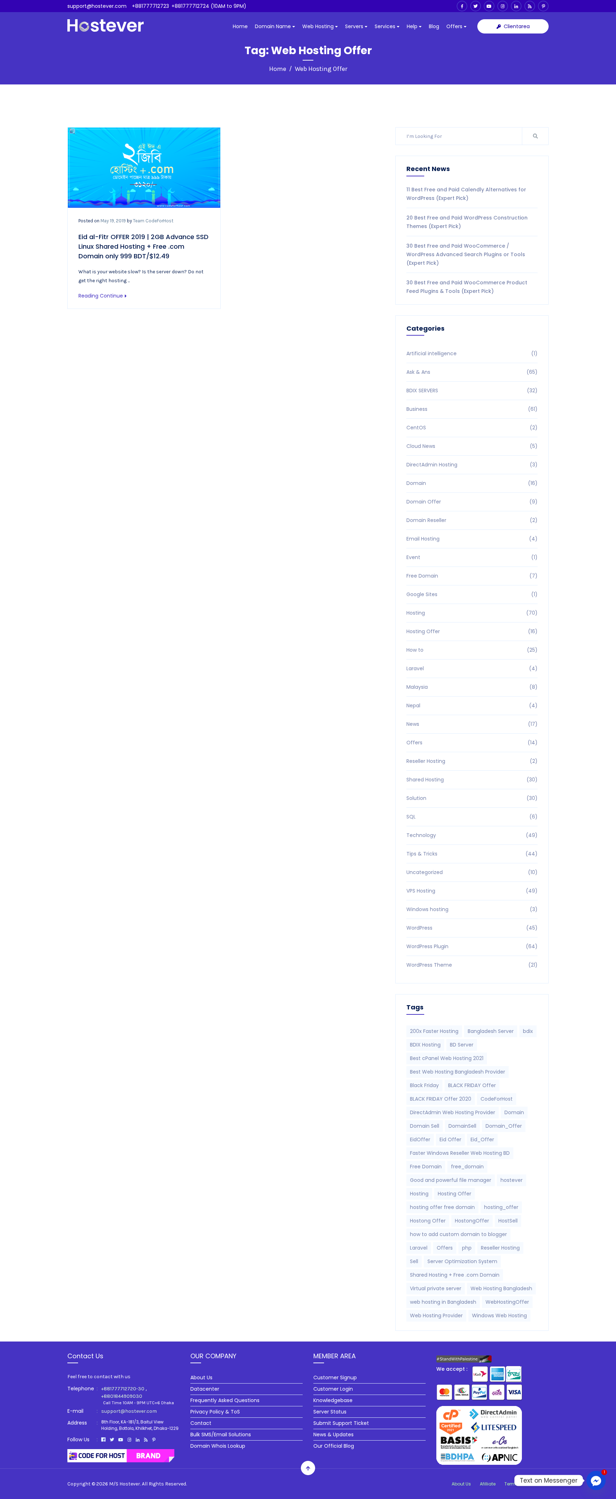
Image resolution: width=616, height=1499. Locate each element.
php (467, 1247)
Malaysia (472, 687)
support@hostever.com (97, 6)
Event (472, 557)
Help (413, 26)
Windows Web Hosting (499, 1315)
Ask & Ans (472, 372)
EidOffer (420, 1139)
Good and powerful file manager (450, 1180)
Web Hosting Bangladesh (501, 1288)
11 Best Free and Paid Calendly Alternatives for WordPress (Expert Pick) (466, 194)
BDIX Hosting (425, 1044)
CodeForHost (497, 1098)
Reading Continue (100, 295)
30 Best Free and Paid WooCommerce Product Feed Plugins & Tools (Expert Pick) (466, 287)
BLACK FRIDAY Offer (472, 1085)
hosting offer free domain (442, 1207)
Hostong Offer (428, 1220)
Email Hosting (472, 538)
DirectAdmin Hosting (472, 464)
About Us (201, 1377)
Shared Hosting (472, 779)
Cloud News (472, 446)
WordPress (472, 927)
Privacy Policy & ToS (215, 1411)
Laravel (472, 668)
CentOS (472, 427)
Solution (472, 798)
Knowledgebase (333, 1400)
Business (472, 409)
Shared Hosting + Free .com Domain (454, 1274)
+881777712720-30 (122, 1389)
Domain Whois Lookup (217, 1445)
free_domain (467, 1166)
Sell (414, 1261)
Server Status (329, 1411)
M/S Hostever (124, 1484)
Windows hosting (472, 909)
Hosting (472, 612)
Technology (472, 835)
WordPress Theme (472, 964)
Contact (200, 1423)
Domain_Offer (504, 1126)
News (472, 724)
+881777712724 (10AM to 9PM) (208, 6)
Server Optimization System (462, 1261)
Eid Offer (450, 1139)
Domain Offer (472, 501)
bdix (528, 1031)
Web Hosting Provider (436, 1315)
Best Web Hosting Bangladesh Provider (457, 1071)
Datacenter (204, 1388)
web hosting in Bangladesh (443, 1302)
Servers (355, 26)
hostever (511, 1180)
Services (386, 26)
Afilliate (488, 1484)
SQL (472, 816)
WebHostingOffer (507, 1302)
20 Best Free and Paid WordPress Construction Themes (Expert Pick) (467, 222)
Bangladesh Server (491, 1031)
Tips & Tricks (472, 853)
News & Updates (333, 1434)
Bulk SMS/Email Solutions (220, 1434)
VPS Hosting (472, 890)
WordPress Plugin (472, 946)
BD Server (461, 1044)
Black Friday (424, 1085)
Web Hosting (318, 26)
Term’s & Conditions (526, 1484)
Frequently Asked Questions (225, 1400)
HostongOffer (472, 1220)
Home (240, 26)
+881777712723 (150, 6)
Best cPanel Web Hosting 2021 (446, 1058)
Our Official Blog (333, 1445)
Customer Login (333, 1388)
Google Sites (472, 594)
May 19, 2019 (113, 220)
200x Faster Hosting (434, 1031)
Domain (472, 483)
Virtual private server (435, 1288)
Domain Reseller (472, 520)
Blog (434, 26)
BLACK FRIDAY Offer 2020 (440, 1098)
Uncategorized (472, 872)
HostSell (508, 1220)
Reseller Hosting (472, 761)
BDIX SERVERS (472, 390)
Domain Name (273, 26)
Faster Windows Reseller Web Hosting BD (460, 1153)
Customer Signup (335, 1377)
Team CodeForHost (153, 220)
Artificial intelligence (472, 353)
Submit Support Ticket (341, 1423)
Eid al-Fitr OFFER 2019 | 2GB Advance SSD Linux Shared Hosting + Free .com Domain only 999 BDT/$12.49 (143, 246)
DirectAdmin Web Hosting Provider (452, 1112)
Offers (455, 26)
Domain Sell (424, 1126)
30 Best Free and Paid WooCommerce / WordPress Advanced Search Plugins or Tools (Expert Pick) (465, 254)
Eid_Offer (482, 1139)
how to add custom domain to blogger (458, 1234)
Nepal (472, 705)
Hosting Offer (472, 631)
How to (472, 649)
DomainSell (462, 1126)
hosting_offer (501, 1207)
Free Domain (472, 575)
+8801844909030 (121, 1396)
